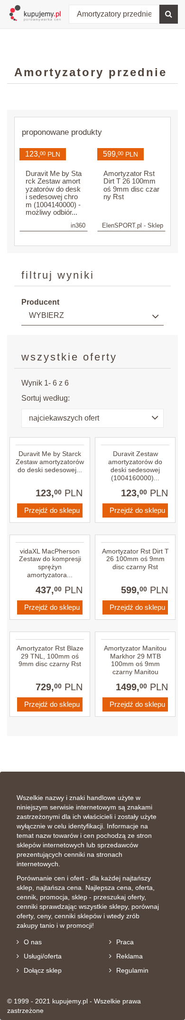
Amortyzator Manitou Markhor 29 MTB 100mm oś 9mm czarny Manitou (135, 660)
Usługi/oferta (43, 956)
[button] (92, 418)
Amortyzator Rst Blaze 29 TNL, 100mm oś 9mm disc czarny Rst (50, 656)
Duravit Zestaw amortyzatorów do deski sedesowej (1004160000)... (135, 465)
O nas (33, 942)
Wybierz (46, 315)
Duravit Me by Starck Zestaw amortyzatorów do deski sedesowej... (50, 462)
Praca (125, 942)
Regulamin (132, 970)
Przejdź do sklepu (52, 510)
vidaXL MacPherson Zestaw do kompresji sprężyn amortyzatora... (50, 563)
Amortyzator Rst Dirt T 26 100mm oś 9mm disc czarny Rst (135, 559)
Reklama (129, 956)
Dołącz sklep (43, 970)
